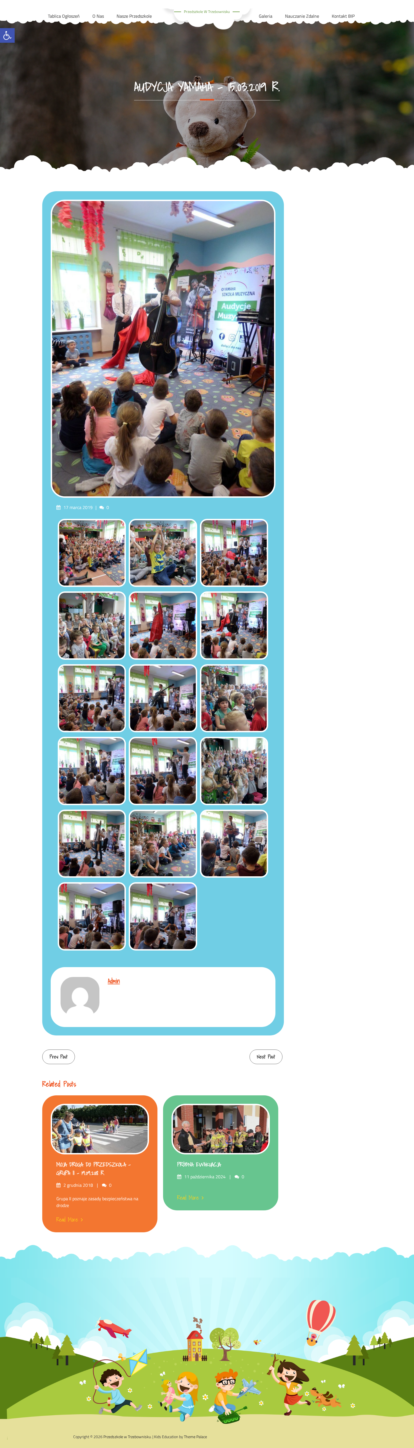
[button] (7, 35)
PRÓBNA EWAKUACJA (199, 1164)
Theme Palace (195, 1437)
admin (114, 981)
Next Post (266, 1057)
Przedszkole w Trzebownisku (207, 11)
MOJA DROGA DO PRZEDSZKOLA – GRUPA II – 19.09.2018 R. (93, 1168)
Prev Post (59, 1057)
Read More (67, 1219)
